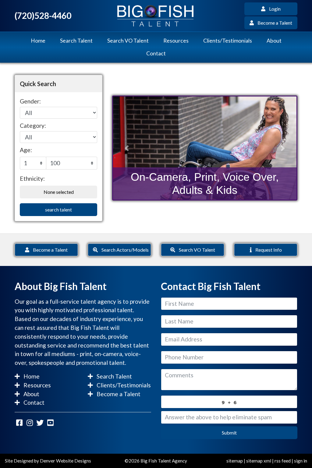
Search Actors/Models (123, 250)
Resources (176, 40)
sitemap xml (258, 460)
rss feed (283, 460)
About (274, 40)
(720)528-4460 (43, 16)
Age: (26, 149)
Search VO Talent (128, 40)
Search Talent (76, 40)
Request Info (267, 250)
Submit (229, 432)
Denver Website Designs (65, 460)
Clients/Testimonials (227, 40)
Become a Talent (273, 23)
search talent (58, 209)
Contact (156, 53)
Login (273, 9)
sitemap (234, 460)
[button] (126, 148)
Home (38, 40)
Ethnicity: (32, 178)
